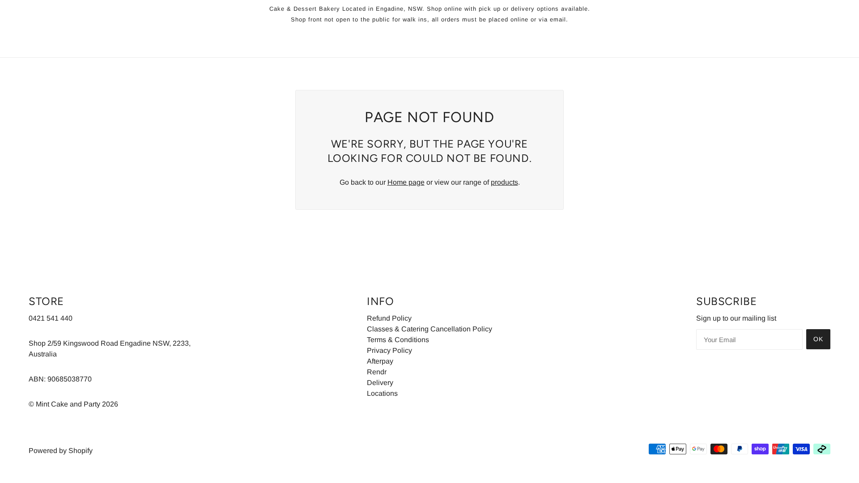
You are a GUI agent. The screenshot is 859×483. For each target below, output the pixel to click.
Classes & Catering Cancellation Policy (429, 329)
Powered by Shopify (61, 450)
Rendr (377, 372)
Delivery (380, 382)
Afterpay (380, 361)
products (504, 182)
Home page (406, 182)
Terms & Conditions (398, 339)
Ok (818, 339)
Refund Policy (389, 318)
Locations (382, 393)
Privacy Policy (389, 350)
